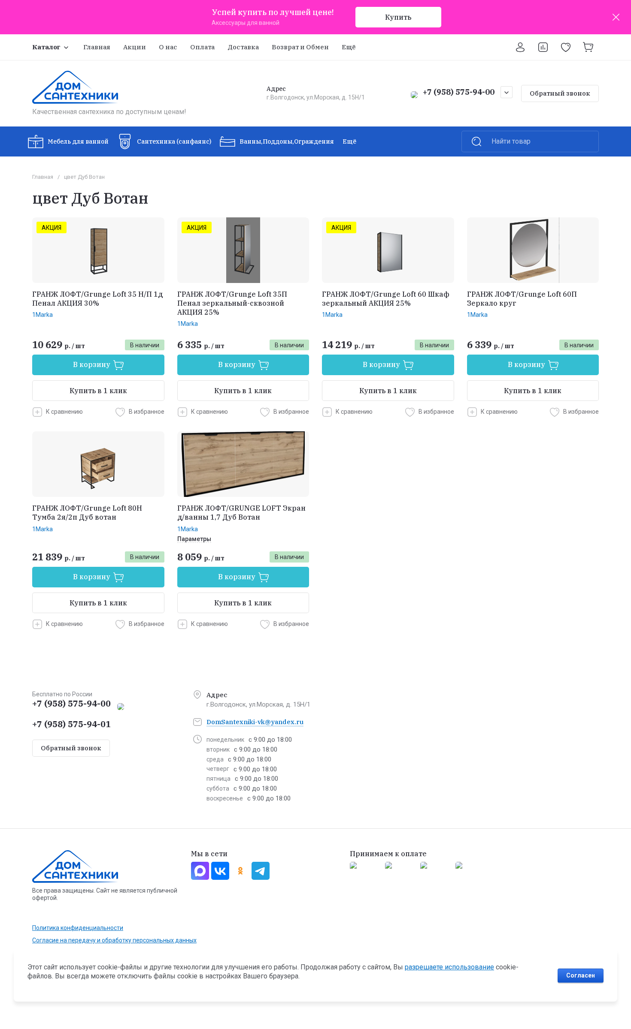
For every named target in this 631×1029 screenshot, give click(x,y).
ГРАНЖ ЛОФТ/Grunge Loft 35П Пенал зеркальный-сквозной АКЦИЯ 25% (232, 303)
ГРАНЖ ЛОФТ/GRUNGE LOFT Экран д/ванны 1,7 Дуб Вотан (241, 512)
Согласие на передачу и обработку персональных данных (114, 940)
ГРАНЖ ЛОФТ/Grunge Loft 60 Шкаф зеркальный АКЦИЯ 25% (385, 298)
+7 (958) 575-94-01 (71, 724)
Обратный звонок (560, 93)
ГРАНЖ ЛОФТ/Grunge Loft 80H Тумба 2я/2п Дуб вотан (87, 512)
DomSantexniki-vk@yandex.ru (254, 722)
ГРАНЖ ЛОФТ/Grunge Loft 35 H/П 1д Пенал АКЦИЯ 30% (97, 298)
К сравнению (64, 411)
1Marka (42, 314)
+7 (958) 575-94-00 (458, 92)
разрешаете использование (449, 967)
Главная (42, 177)
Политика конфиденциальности (77, 927)
